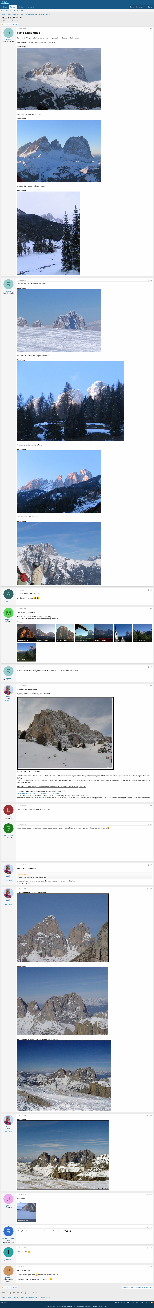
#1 (151, 28)
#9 (151, 865)
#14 (150, 1248)
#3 (151, 590)
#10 (150, 889)
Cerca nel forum (18, 10)
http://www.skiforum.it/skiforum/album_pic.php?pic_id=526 (39, 793)
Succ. (14, 24)
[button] (24, 7)
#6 (151, 685)
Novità (20, 7)
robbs (4, 21)
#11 (150, 1116)
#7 (151, 805)
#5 (151, 667)
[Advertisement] (84, 844)
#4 (151, 608)
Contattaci (116, 1302)
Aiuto (142, 1302)
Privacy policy (135, 1302)
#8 (151, 824)
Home (5, 7)
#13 (150, 1227)
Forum (12, 7)
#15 (150, 1266)
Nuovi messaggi (6, 10)
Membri (31, 7)
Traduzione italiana (83, 1306)
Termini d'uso (125, 1302)
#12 (150, 1195)
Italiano (5, 1302)
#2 (151, 280)
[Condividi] (148, 28)
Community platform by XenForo (61, 1306)
